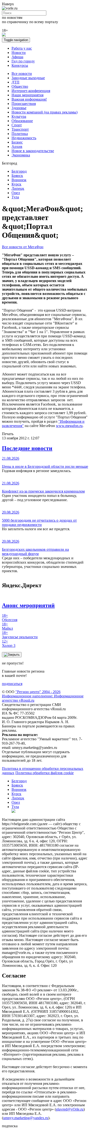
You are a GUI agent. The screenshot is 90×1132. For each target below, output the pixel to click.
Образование (22, 121)
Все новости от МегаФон (22, 247)
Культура (19, 116)
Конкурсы (20, 65)
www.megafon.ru (69, 426)
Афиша (17, 57)
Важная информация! (29, 99)
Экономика (21, 155)
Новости (19, 53)
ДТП (15, 82)
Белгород (19, 171)
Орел (16, 193)
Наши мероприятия (27, 95)
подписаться (12, 684)
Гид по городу (23, 61)
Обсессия (9, 617)
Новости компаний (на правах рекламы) (45, 112)
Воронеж (19, 180)
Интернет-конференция (31, 91)
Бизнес (17, 142)
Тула (15, 197)
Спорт (17, 125)
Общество (20, 86)
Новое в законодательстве (33, 151)
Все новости (22, 74)
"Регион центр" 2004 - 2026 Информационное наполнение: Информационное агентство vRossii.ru (43, 696)
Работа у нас (22, 48)
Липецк (18, 188)
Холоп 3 (8, 643)
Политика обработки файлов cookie (44, 773)
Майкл (7, 626)
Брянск (17, 176)
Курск (16, 184)
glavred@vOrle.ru (70, 1109)
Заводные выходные (28, 78)
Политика (20, 134)
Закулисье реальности (20, 635)
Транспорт (20, 129)
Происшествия (24, 104)
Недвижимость (24, 138)
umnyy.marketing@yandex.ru (25, 1118)
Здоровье (19, 108)
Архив (17, 146)
